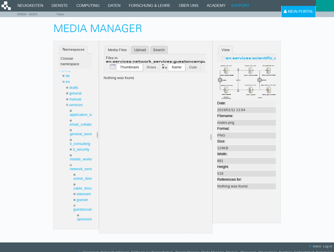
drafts (73, 88)
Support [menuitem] (240, 5)
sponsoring (86, 219)
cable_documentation (90, 188)
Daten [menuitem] (114, 5)
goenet (82, 200)
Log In (327, 246)
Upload (140, 50)
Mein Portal (300, 11)
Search (159, 50)
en (68, 82)
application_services (86, 115)
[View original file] (246, 82)
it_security (81, 149)
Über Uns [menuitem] (188, 5)
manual (75, 99)
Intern (317, 246)
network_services (84, 169)
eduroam (84, 194)
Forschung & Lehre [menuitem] (149, 5)
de (68, 76)
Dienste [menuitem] (60, 5)
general (75, 93)
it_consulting (80, 144)
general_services (83, 134)
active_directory (86, 178)
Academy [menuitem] (216, 5)
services (76, 105)
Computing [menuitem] (88, 5)
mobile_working (82, 159)
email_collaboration (86, 124)
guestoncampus (86, 209)
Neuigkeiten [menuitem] (30, 5)
